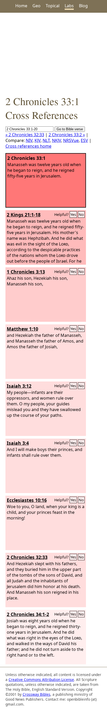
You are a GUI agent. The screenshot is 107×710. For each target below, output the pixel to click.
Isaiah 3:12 (19, 386)
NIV (29, 140)
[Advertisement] (53, 53)
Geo (36, 6)
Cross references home (28, 146)
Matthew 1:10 (22, 329)
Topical (52, 6)
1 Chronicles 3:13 (26, 272)
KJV (38, 140)
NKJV (56, 140)
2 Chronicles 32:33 (27, 557)
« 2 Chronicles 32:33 (24, 135)
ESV (84, 140)
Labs (69, 6)
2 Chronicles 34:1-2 (28, 614)
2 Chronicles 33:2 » (67, 135)
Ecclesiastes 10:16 (27, 500)
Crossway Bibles (36, 694)
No (81, 214)
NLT (46, 140)
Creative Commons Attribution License (41, 679)
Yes (73, 214)
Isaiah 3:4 (18, 443)
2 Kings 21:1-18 (24, 214)
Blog (83, 6)
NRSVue (71, 140)
